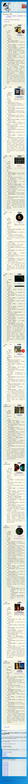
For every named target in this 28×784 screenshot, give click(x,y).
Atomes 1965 (5, 769)
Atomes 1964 (5, 771)
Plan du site (3, 781)
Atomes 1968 (5, 765)
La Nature (5, 753)
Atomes (4, 754)
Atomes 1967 (6, 21)
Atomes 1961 (5, 775)
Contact (14, 781)
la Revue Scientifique (7, 752)
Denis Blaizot (17, 19)
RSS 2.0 (18, 781)
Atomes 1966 (5, 768)
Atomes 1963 (5, 772)
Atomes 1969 (6, 726)
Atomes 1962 (5, 774)
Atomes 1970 (5, 762)
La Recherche (6, 756)
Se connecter (9, 781)
